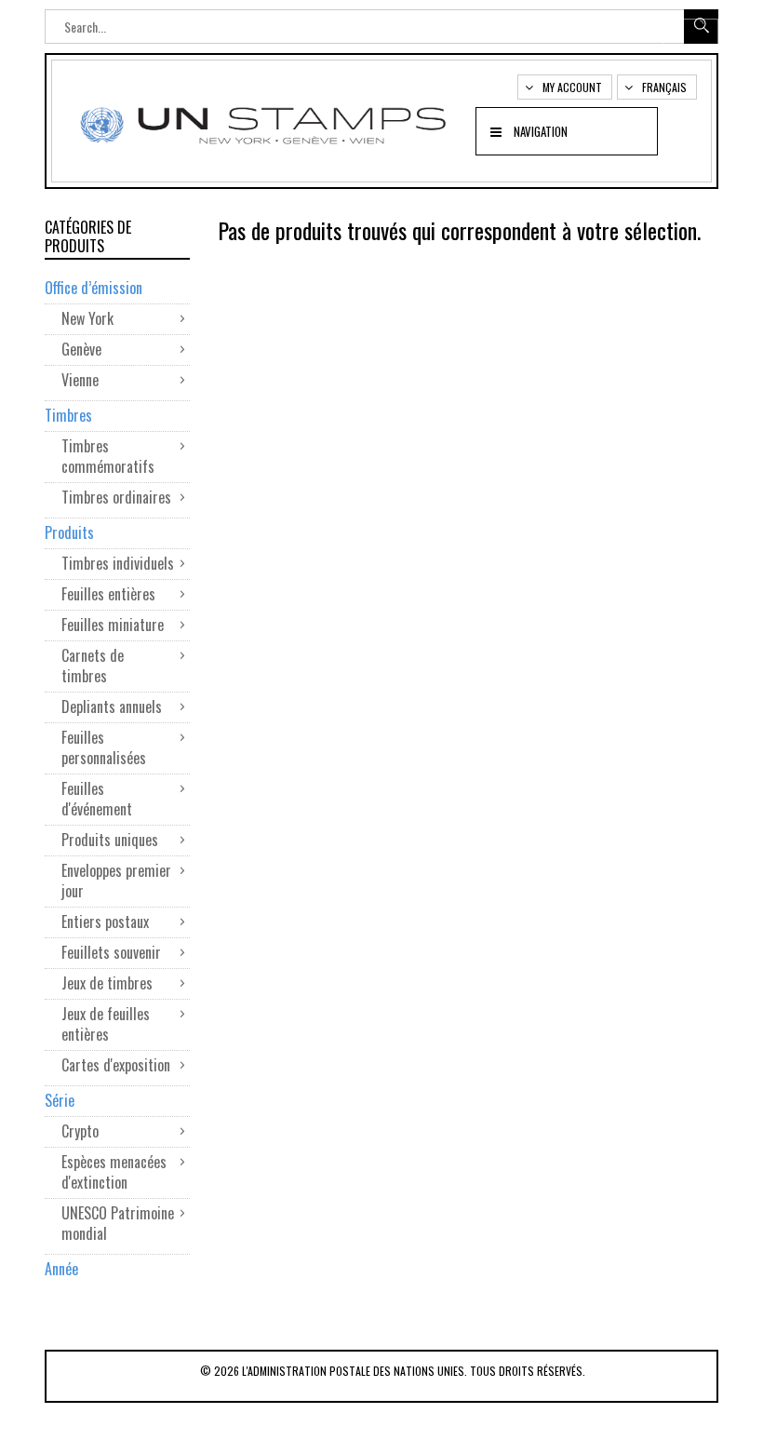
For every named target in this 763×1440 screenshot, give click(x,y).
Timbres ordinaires (118, 497)
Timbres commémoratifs (107, 456)
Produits (69, 532)
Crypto (80, 1131)
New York (87, 318)
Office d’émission (93, 287)
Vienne (80, 380)
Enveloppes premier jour (116, 880)
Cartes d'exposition (115, 1065)
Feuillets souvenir (111, 952)
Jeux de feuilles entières (105, 1024)
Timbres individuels (117, 563)
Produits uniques (109, 839)
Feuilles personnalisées (103, 747)
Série (59, 1100)
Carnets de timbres (92, 665)
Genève (81, 349)
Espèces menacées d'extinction (114, 1172)
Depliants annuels (111, 706)
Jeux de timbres (107, 983)
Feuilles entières (108, 594)
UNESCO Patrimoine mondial (117, 1223)
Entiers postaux (105, 921)
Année (61, 1269)
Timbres (68, 415)
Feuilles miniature (114, 624)
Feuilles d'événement (96, 798)
